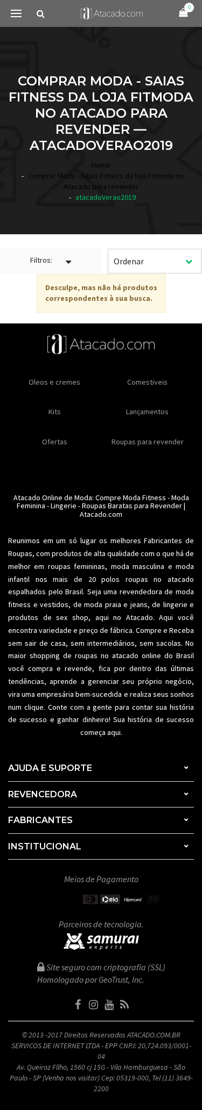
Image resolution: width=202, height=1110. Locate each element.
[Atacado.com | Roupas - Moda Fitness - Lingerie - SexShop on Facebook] (78, 1004)
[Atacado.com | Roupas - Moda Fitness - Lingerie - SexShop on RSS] (124, 1004)
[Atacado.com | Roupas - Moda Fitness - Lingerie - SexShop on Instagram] (93, 1004)
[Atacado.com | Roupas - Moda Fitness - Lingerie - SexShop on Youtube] (109, 1004)
